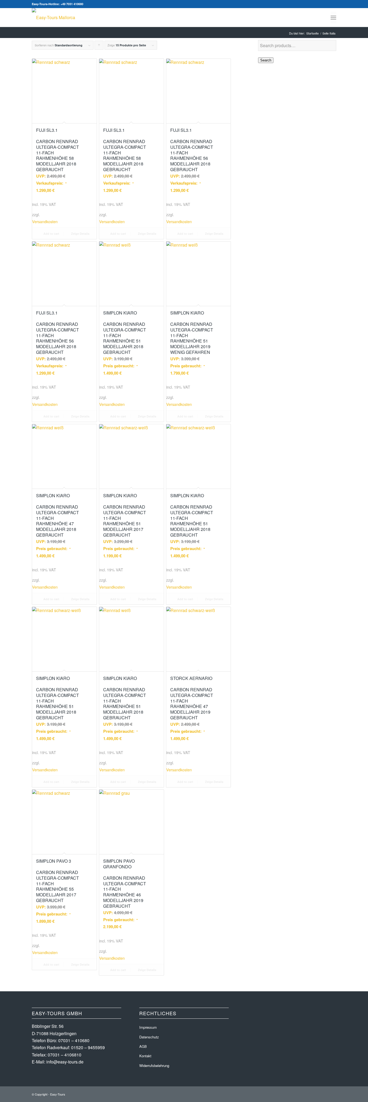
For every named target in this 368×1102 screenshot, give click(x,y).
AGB (143, 1046)
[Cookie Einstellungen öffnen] (11, 1095)
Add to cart (51, 234)
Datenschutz (149, 1036)
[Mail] (332, 4)
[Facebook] (324, 4)
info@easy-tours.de (65, 1062)
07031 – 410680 (73, 1040)
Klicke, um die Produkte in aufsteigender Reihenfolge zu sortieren (99, 46)
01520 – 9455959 (88, 1047)
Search (265, 60)
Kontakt (145, 1055)
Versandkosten (45, 221)
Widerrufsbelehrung (154, 1065)
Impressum (148, 1027)
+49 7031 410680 (72, 4)
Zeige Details (79, 234)
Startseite (312, 33)
